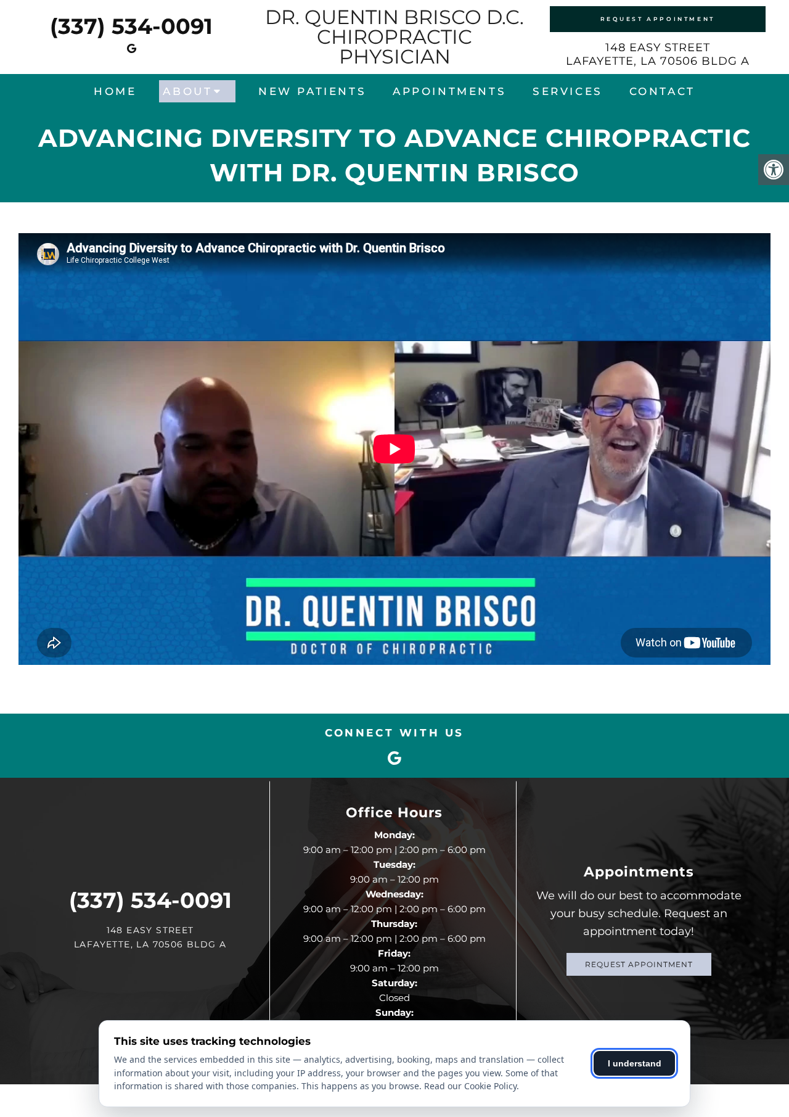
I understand (634, 1063)
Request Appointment (657, 18)
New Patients (312, 91)
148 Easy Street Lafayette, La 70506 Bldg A (658, 54)
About (187, 91)
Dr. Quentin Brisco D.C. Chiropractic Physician (394, 37)
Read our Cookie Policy (470, 1086)
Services (568, 91)
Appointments (449, 91)
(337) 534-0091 (131, 26)
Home (115, 91)
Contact (662, 91)
